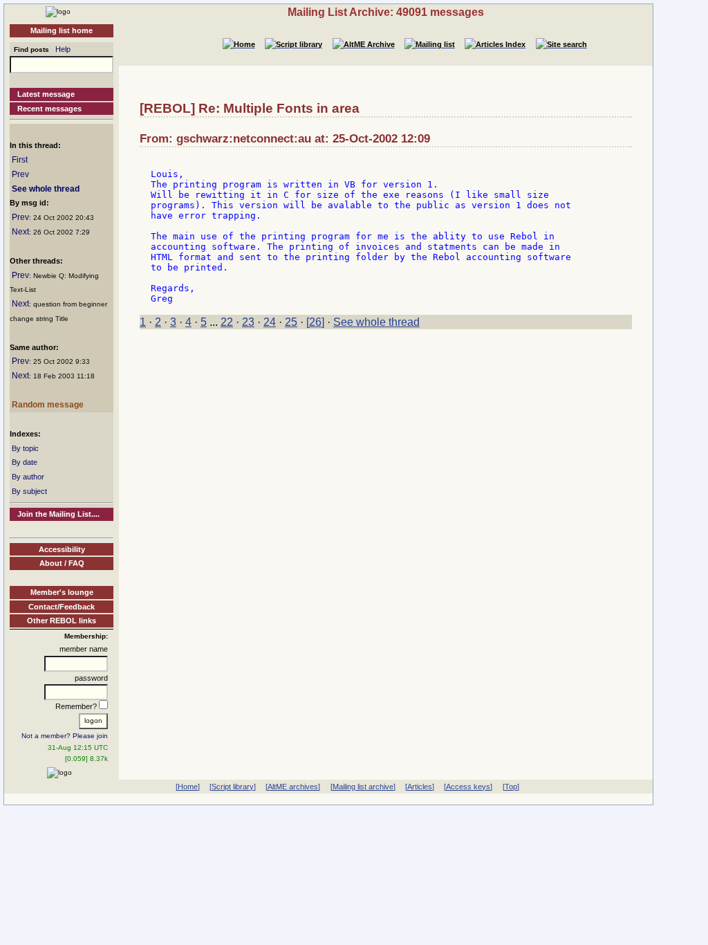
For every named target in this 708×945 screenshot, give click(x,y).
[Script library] (232, 786)
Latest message (46, 94)
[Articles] (419, 786)
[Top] (511, 786)
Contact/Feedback (61, 607)
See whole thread (46, 189)
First (20, 160)
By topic (25, 448)
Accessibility (62, 549)
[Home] (58, 11)
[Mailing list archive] (362, 786)
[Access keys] (468, 786)
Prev (20, 174)
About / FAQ (61, 563)
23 (248, 322)
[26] (315, 322)
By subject (29, 491)
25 (291, 322)
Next (20, 232)
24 (269, 322)
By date (24, 462)
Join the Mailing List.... (58, 514)
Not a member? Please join (64, 736)
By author (28, 476)
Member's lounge (61, 592)
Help (63, 49)
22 (227, 322)
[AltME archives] (293, 786)
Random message (48, 405)
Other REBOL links (61, 620)
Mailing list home (61, 30)
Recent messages (49, 108)
